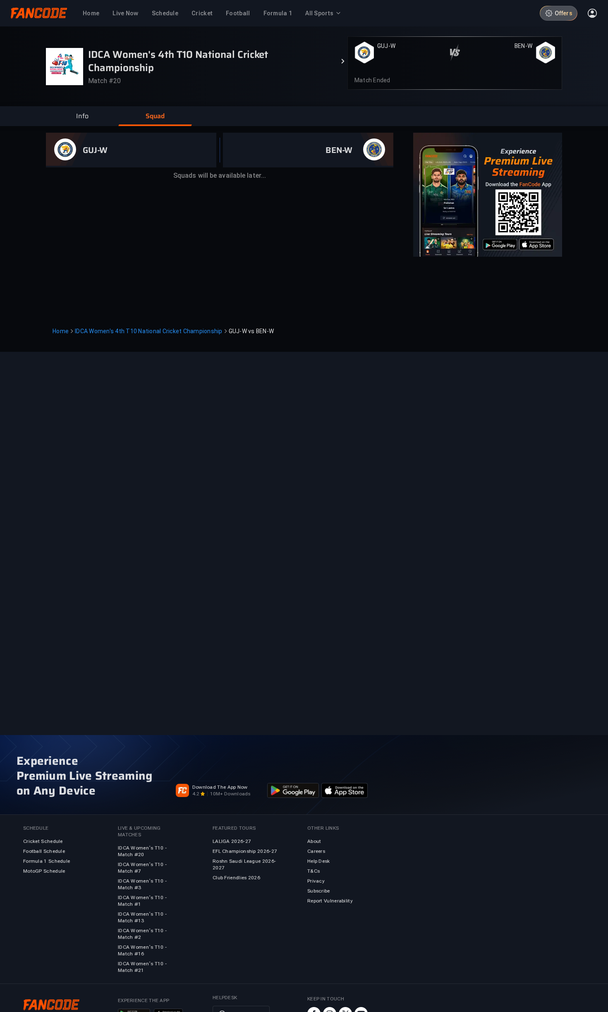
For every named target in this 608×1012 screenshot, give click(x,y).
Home (61, 331)
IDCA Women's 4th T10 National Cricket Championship (149, 331)
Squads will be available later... (219, 175)
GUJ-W (386, 46)
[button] (82, 116)
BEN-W (523, 46)
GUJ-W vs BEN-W (251, 331)
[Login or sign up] (592, 13)
